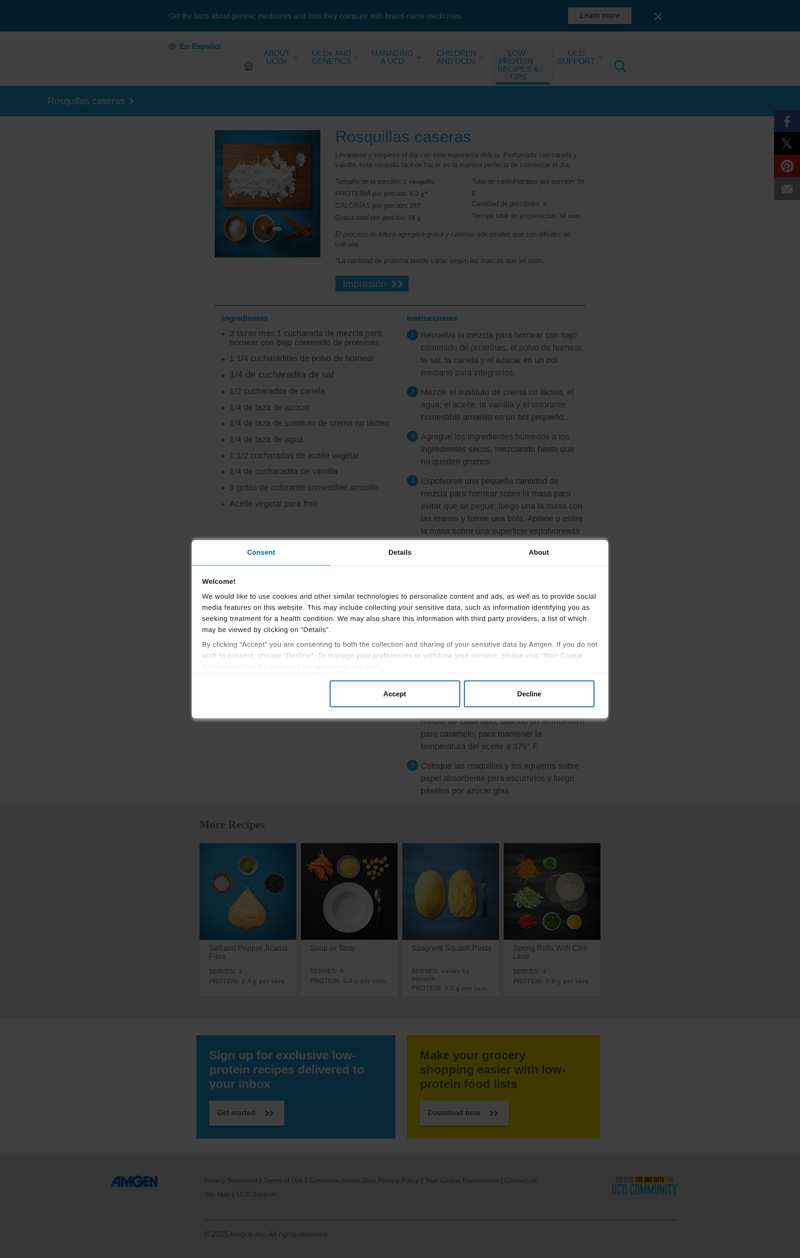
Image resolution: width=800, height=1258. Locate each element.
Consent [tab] (261, 552)
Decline (529, 694)
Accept (394, 694)
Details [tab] (400, 552)
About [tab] (539, 552)
